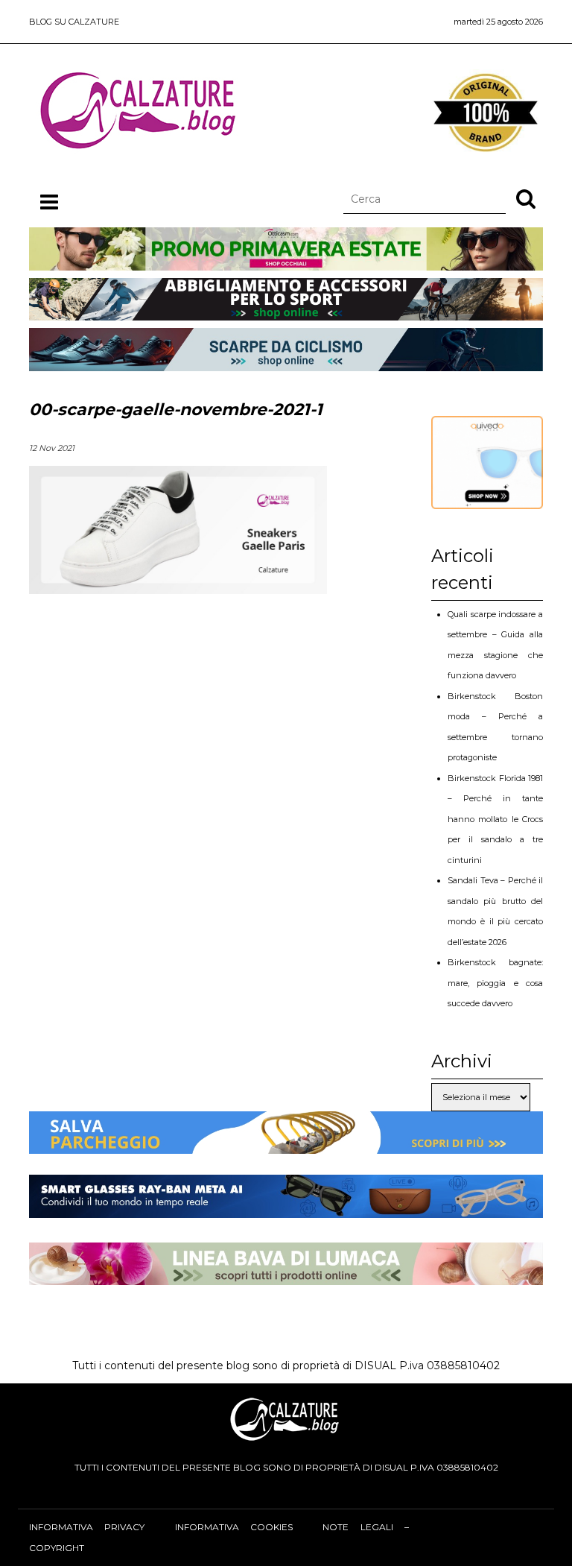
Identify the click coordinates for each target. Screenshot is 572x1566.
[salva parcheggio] (286, 1143)
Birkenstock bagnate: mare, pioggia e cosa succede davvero (495, 982)
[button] (526, 198)
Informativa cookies (234, 1526)
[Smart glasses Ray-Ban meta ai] (286, 1207)
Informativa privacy (86, 1526)
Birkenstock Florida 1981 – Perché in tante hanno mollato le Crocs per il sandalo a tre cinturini (495, 819)
